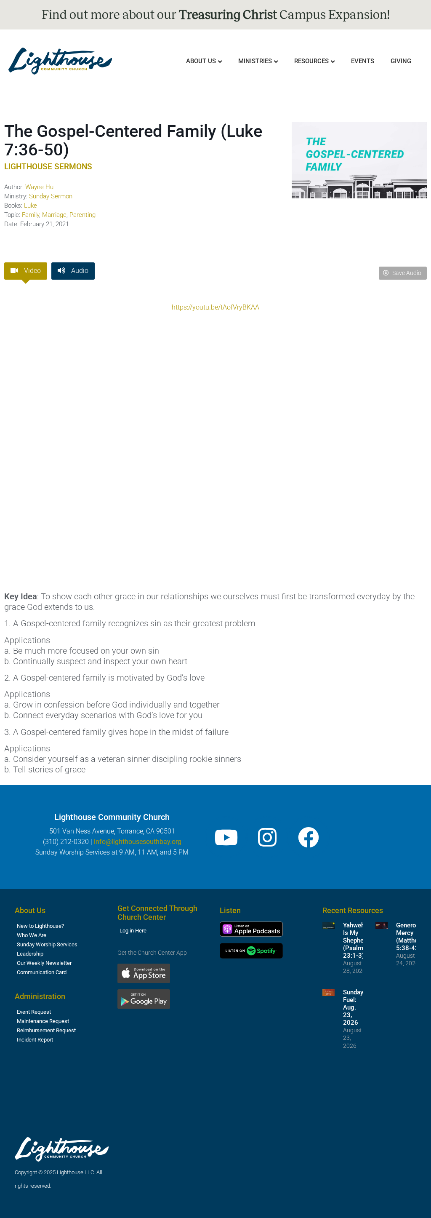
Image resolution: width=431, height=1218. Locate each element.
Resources (311, 61)
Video (31, 271)
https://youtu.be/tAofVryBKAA (215, 307)
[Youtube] (226, 837)
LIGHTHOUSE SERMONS (48, 166)
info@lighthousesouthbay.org (137, 842)
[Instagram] (267, 837)
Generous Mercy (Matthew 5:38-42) (409, 937)
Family (30, 215)
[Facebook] (308, 837)
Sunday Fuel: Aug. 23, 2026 (353, 1007)
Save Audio (406, 273)
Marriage (54, 215)
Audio (78, 271)
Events (362, 61)
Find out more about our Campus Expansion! (216, 14)
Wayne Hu (39, 187)
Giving (401, 61)
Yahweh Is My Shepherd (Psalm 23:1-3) (356, 940)
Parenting (82, 215)
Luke (30, 205)
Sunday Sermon (50, 196)
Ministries (255, 61)
